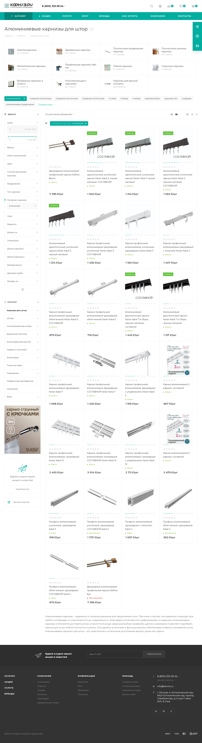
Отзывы (41, 690)
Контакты (42, 694)
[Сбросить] (22, 290)
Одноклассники (171, 711)
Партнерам (43, 698)
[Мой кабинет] (160, 6)
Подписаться (154, 654)
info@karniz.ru (165, 686)
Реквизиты (83, 690)
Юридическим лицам (48, 702)
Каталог (9, 676)
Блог (80, 686)
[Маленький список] (172, 114)
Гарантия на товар (131, 690)
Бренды (9, 694)
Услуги (8, 688)
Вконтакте (156, 711)
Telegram (163, 711)
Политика (83, 694)
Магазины (83, 682)
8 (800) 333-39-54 (52, 6)
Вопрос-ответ (129, 694)
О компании (43, 682)
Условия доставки (131, 686)
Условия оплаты (130, 682)
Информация (86, 676)
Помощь (127, 676)
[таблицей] (197, 114)
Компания (44, 676)
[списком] (192, 114)
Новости (41, 686)
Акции (8, 682)
